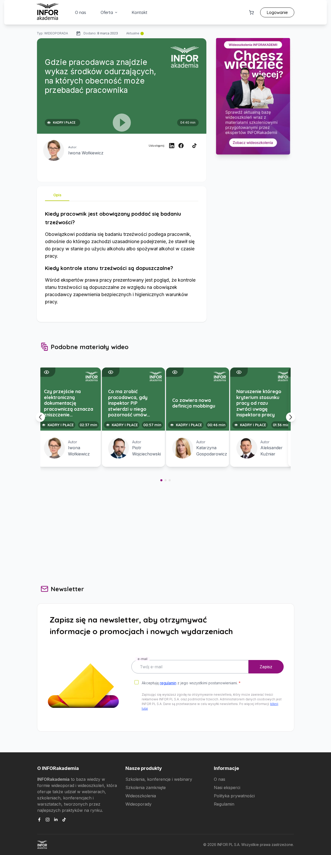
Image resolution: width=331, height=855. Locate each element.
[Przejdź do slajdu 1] (161, 480)
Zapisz (266, 666)
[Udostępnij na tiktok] (194, 145)
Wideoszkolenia (140, 795)
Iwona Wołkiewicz (85, 152)
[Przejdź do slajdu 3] (170, 480)
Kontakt (139, 12)
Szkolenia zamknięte (145, 787)
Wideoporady (138, 804)
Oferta (107, 12)
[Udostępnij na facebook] (181, 145)
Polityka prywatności (234, 795)
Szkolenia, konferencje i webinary (158, 779)
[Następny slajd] (290, 417)
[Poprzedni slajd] (40, 417)
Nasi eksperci (227, 787)
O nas (80, 12)
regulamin (168, 683)
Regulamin (224, 804)
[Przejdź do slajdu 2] (165, 480)
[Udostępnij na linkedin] (171, 145)
